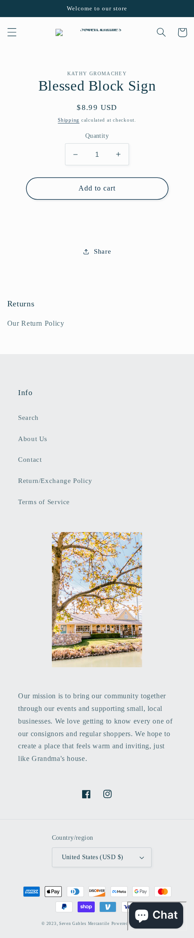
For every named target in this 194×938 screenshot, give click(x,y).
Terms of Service (44, 501)
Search (28, 417)
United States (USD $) (93, 857)
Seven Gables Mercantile (84, 923)
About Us (32, 438)
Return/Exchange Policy (55, 480)
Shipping (68, 120)
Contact (30, 459)
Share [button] (102, 251)
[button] (11, 32)
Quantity (97, 135)
